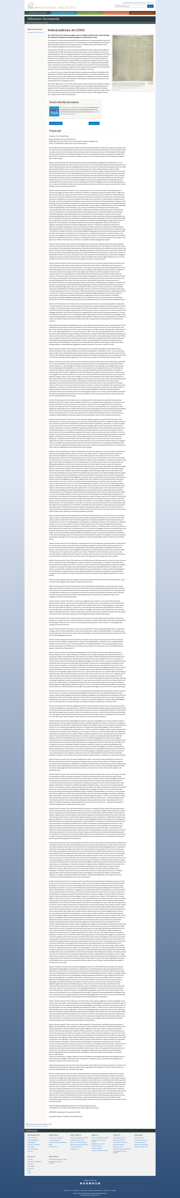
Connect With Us (90, 1180)
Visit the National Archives (120, 1142)
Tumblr (90, 1183)
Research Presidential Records (121, 1149)
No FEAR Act (107, 1190)
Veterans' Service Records (64, 13)
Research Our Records (37, 13)
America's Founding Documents (142, 13)
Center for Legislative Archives (79, 1138)
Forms (29, 1173)
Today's (56, 1138)
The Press (30, 1151)
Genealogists (31, 1142)
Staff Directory (74, 1149)
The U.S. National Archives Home (51, 5)
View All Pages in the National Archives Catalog (124, 88)
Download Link (152, 83)
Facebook (81, 1183)
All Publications (53, 1147)
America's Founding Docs (35, 1161)
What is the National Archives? (100, 1138)
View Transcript (116, 90)
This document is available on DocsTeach (73, 107)
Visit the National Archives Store (58, 1159)
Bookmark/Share (140, 3)
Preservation (31, 1147)
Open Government (97, 1148)
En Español (31, 1168)
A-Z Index (30, 1159)
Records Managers (33, 1149)
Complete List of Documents (35, 32)
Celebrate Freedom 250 (141, 1147)
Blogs (50, 1144)
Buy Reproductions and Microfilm (55, 1162)
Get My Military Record (119, 1138)
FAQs (29, 1170)
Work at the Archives (140, 1142)
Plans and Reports (97, 1146)
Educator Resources (90, 13)
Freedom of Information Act (95, 1190)
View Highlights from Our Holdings (120, 1152)
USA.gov (113, 1190)
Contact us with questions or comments (37, 1126)
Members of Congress (34, 1144)
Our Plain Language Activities (100, 1150)
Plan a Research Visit (119, 1140)
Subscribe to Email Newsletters (58, 1142)
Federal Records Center (77, 1140)
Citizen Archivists (128, 3)
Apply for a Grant (118, 1147)
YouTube (93, 1183)
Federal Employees (33, 1140)
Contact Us (150, 3)
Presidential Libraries (76, 1147)
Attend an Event (138, 1138)
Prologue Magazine (54, 1140)
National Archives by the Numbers (98, 1140)
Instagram (87, 1183)
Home (29, 23)
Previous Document (55, 123)
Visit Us (116, 13)
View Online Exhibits (118, 1144)
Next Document (94, 123)
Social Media (31, 1166)
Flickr (99, 1183)
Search (150, 6)
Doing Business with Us (98, 1144)
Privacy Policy (83, 1190)
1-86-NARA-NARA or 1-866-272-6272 (90, 1195)
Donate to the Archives (140, 1140)
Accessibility (74, 1190)
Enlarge (149, 83)
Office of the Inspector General (79, 1144)
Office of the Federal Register (78, 1142)
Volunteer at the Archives (141, 1144)
